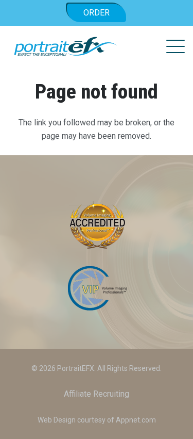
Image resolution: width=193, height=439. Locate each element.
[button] (175, 46)
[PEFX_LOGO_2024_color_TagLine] (65, 46)
